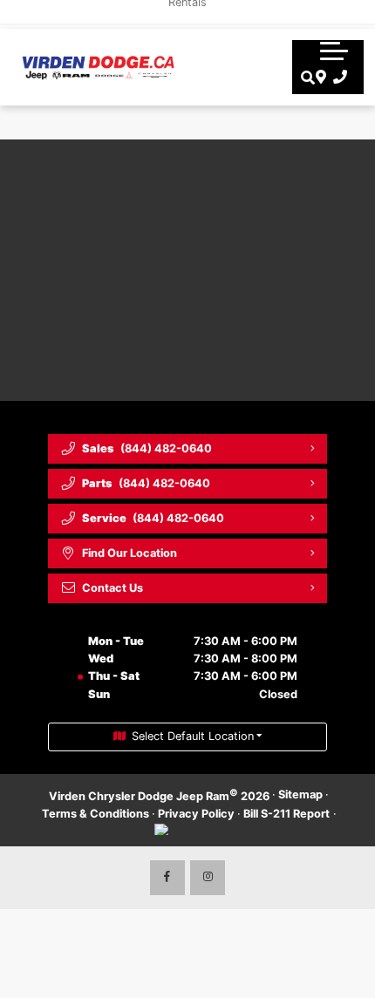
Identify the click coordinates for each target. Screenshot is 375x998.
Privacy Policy (196, 813)
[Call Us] (337, 77)
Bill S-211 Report (286, 813)
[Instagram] (207, 877)
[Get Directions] (319, 77)
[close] (350, 13)
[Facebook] (167, 877)
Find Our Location (129, 553)
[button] (334, 50)
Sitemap (300, 794)
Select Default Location (193, 736)
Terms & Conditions (95, 813)
